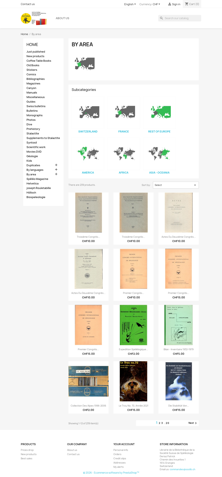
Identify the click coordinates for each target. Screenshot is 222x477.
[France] (123, 112)
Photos (31, 120)
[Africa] (123, 154)
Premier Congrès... (133, 293)
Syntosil (31, 142)
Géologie (32, 156)
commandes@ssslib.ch (182, 469)
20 (167, 423)
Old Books (32, 65)
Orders (117, 454)
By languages (34, 170)
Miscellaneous (35, 97)
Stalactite (32, 133)
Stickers (31, 70)
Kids (29, 161)
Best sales (26, 458)
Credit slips (119, 458)
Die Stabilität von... (178, 405)
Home (32, 44)
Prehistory (33, 129)
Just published (35, 51)
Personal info (120, 450)
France (123, 131)
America (88, 172)
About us (62, 18)
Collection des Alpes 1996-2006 (88, 405)
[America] (88, 154)
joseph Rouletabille (38, 188)
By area (31, 174)
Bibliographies (35, 79)
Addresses (119, 462)
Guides (30, 101)
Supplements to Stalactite (43, 138)
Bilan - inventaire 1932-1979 (179, 349)
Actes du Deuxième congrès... (179, 236)
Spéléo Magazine (37, 179)
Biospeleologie (35, 197)
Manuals (31, 92)
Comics (31, 74)
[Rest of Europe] (159, 112)
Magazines (33, 83)
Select (176, 185)
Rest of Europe (159, 131)
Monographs (34, 115)
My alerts (118, 466)
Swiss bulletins (36, 106)
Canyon (31, 88)
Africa (123, 172)
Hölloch (31, 192)
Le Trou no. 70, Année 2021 (133, 405)
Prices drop (27, 450)
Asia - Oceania (159, 172)
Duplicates (33, 165)
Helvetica (32, 183)
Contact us (28, 4)
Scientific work (36, 147)
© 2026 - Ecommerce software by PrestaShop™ (111, 472)
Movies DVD (34, 151)
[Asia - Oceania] (159, 154)
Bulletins (32, 111)
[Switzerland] (88, 112)
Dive (29, 124)
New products (35, 56)
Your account (124, 444)
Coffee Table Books (38, 61)
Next (193, 423)
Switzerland (88, 131)
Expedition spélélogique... (133, 349)
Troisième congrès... (88, 236)
